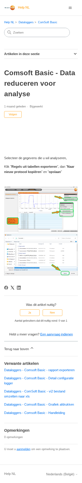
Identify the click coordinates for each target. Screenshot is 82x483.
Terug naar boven (17, 349)
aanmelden (23, 449)
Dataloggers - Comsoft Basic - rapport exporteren (39, 370)
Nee (52, 312)
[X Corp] (12, 288)
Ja (29, 312)
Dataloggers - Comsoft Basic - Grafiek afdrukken (39, 404)
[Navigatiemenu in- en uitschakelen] (70, 7)
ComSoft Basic (47, 22)
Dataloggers (26, 22)
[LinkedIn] (19, 288)
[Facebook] (6, 288)
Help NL (9, 22)
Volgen (13, 114)
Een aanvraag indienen (56, 334)
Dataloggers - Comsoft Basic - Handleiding (34, 413)
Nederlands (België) (60, 474)
